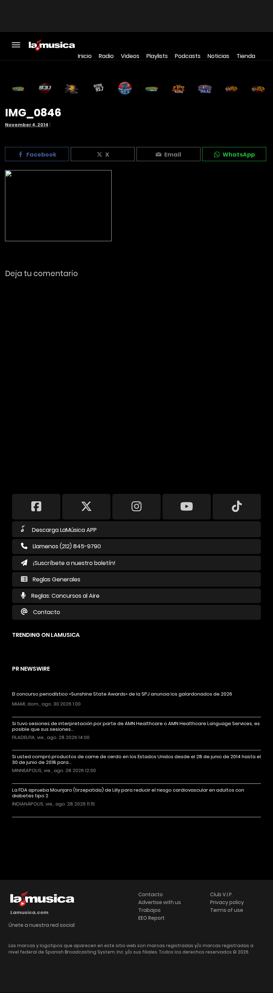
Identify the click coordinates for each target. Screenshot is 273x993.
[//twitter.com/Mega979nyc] (86, 506)
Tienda (245, 56)
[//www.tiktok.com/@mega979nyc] (237, 506)
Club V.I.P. (221, 894)
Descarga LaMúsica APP (64, 530)
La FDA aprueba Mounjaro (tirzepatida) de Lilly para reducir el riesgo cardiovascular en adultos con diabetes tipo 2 (128, 793)
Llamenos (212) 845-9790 (67, 546)
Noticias (218, 56)
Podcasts (187, 56)
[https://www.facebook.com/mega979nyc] (36, 506)
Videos (130, 56)
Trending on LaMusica (46, 635)
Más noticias (35, 820)
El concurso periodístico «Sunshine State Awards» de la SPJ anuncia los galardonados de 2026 (122, 694)
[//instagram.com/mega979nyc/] (136, 506)
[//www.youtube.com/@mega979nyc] (186, 506)
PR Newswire (31, 669)
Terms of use (226, 910)
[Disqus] (136, 381)
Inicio (85, 56)
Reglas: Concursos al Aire (65, 596)
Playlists (157, 56)
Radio (106, 56)
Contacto (46, 612)
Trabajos (149, 910)
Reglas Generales (56, 579)
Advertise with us (159, 902)
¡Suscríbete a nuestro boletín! (74, 563)
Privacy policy (227, 902)
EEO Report (151, 917)
